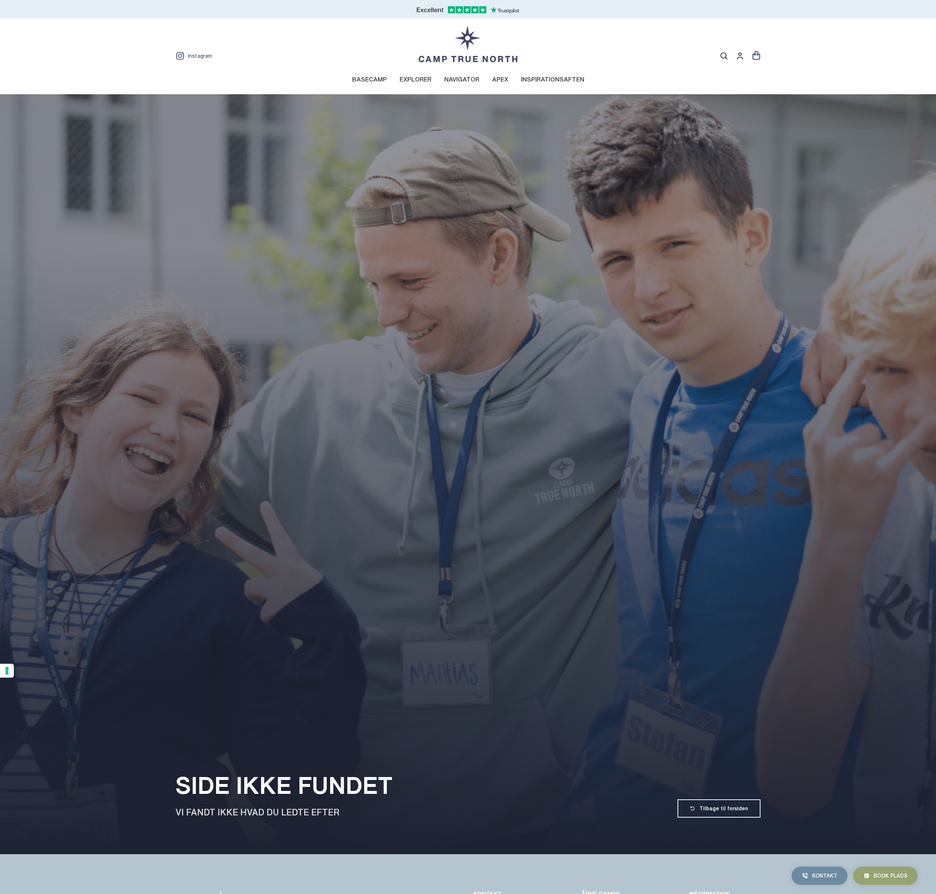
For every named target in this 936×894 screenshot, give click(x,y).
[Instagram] (180, 56)
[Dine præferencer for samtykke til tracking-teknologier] (7, 671)
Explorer (415, 79)
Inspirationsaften (552, 79)
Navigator (461, 79)
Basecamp (369, 79)
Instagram (200, 55)
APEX (500, 79)
